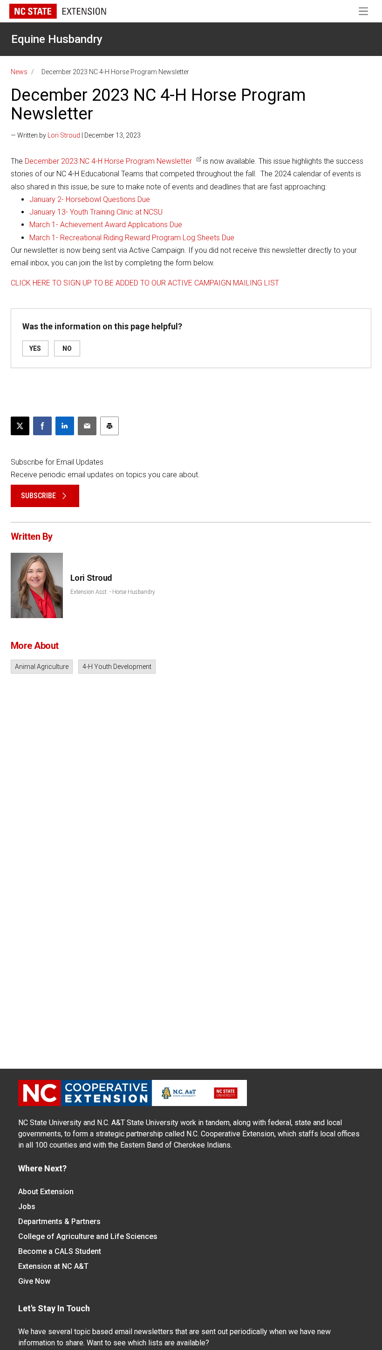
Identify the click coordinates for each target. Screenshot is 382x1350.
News (19, 72)
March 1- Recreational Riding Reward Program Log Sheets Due (131, 237)
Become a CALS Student (59, 1251)
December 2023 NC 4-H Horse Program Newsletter (108, 161)
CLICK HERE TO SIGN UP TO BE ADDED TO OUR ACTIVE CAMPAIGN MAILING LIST (145, 282)
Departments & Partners (59, 1221)
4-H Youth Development (116, 666)
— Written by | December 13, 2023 (76, 135)
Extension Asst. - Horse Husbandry (112, 592)
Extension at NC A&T (53, 1266)
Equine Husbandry (56, 39)
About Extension (46, 1191)
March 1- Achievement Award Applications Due (105, 224)
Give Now (34, 1281)
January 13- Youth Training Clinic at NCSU (96, 212)
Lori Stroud (64, 135)
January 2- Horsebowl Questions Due (89, 199)
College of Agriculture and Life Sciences (87, 1236)
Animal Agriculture (41, 666)
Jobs (26, 1206)
